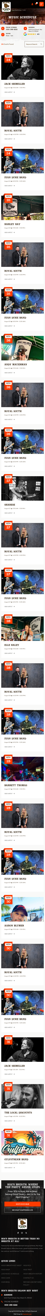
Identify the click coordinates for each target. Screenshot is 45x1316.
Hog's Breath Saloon (16, 10)
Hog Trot (27, 1269)
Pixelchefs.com (27, 1314)
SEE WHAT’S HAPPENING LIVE (22, 1210)
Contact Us (28, 1278)
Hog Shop (5, 1269)
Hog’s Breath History (32, 1274)
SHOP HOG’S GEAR (22, 1204)
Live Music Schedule (10, 1274)
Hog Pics (27, 1265)
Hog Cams (5, 1278)
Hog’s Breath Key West (11, 1265)
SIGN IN (32, 4)
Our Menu (5, 1282)
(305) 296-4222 (11, 29)
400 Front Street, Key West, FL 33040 (35, 30)
